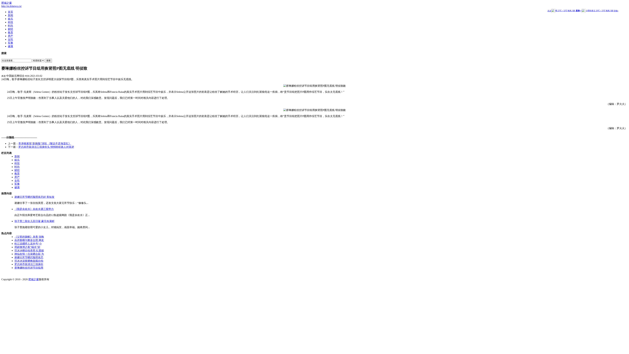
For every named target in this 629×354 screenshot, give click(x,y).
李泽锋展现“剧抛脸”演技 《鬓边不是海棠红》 (44, 143)
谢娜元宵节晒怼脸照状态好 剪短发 (34, 197)
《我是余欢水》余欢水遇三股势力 (34, 209)
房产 (17, 177)
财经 (17, 170)
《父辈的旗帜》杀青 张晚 (29, 236)
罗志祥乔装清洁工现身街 (28, 264)
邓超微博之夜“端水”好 (27, 247)
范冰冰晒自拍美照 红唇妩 (29, 250)
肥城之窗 (6, 2)
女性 (17, 180)
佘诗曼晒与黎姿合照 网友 (29, 240)
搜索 (48, 60)
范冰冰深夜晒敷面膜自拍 (28, 260)
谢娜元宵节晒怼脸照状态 (28, 257)
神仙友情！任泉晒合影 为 (29, 254)
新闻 (17, 156)
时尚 (17, 166)
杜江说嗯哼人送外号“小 (28, 243)
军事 (17, 184)
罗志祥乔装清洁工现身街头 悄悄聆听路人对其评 (46, 147)
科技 (17, 163)
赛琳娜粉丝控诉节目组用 (28, 267)
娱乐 (17, 159)
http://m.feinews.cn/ (11, 6)
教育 (17, 173)
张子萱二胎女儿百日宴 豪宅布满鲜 (34, 221)
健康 (17, 187)
